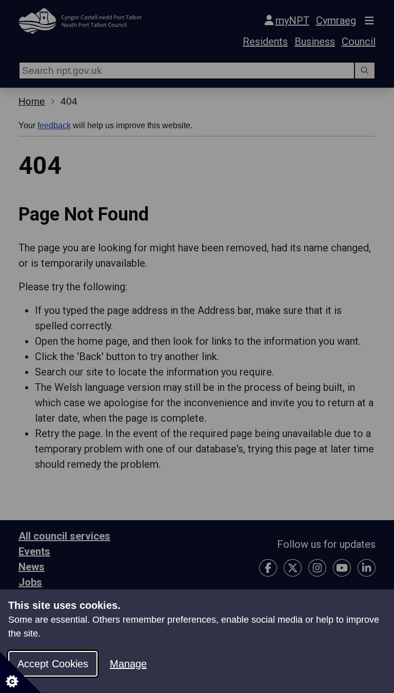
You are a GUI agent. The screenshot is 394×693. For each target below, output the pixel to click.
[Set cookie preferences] (20, 672)
